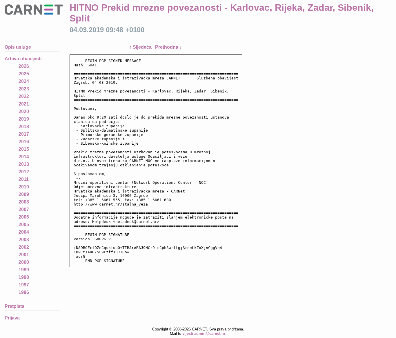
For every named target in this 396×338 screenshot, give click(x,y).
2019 (24, 119)
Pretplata (14, 306)
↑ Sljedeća (141, 47)
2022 (24, 96)
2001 (24, 254)
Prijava (12, 317)
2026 (24, 66)
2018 (24, 126)
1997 (24, 284)
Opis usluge (18, 47)
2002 (24, 247)
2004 (24, 232)
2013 (24, 164)
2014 (24, 156)
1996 (24, 292)
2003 (24, 239)
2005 (24, 224)
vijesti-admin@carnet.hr (203, 333)
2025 (24, 73)
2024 (24, 81)
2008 (24, 201)
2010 (24, 186)
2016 (24, 141)
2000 (24, 262)
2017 (24, 134)
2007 (24, 209)
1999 (24, 269)
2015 (24, 149)
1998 (24, 277)
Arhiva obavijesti (23, 58)
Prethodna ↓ (168, 47)
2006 (24, 217)
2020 (24, 111)
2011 (24, 179)
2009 (24, 194)
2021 (24, 103)
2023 (24, 88)
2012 (24, 171)
